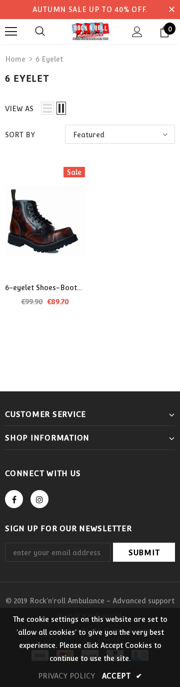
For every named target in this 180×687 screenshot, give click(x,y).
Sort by (20, 135)
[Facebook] (14, 499)
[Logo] (90, 31)
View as (19, 109)
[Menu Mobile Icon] (11, 32)
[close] (171, 10)
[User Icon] (137, 32)
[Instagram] (39, 499)
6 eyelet (49, 59)
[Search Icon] (40, 32)
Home (15, 59)
